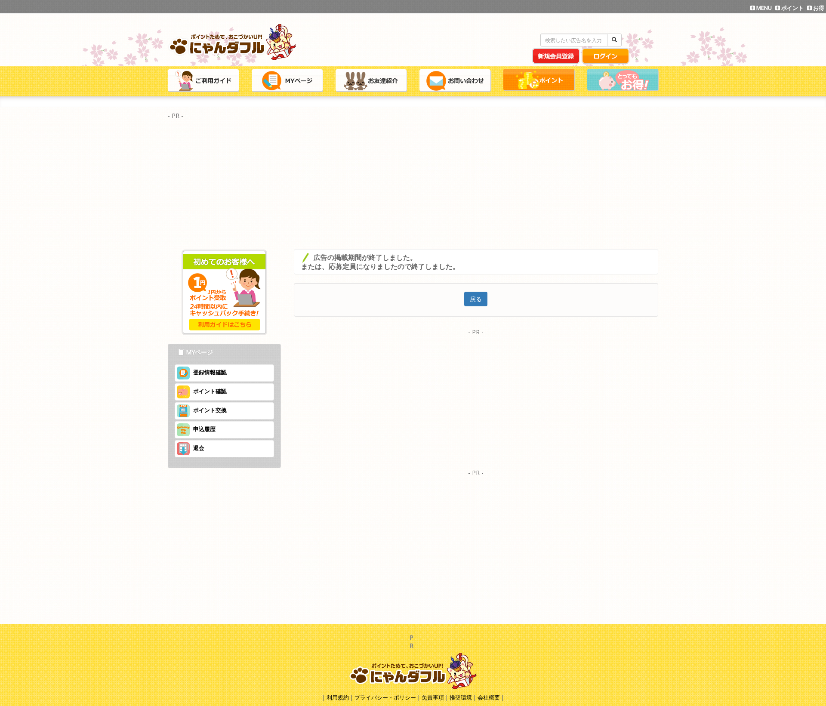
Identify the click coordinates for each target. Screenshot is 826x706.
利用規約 (338, 697)
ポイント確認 (210, 391)
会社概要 (489, 697)
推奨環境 (461, 697)
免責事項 (433, 697)
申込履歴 (204, 429)
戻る (476, 299)
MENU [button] (763, 8)
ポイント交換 (210, 410)
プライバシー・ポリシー (385, 697)
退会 (198, 448)
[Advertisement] (413, 182)
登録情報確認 (210, 372)
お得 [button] (818, 8)
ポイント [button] (792, 8)
